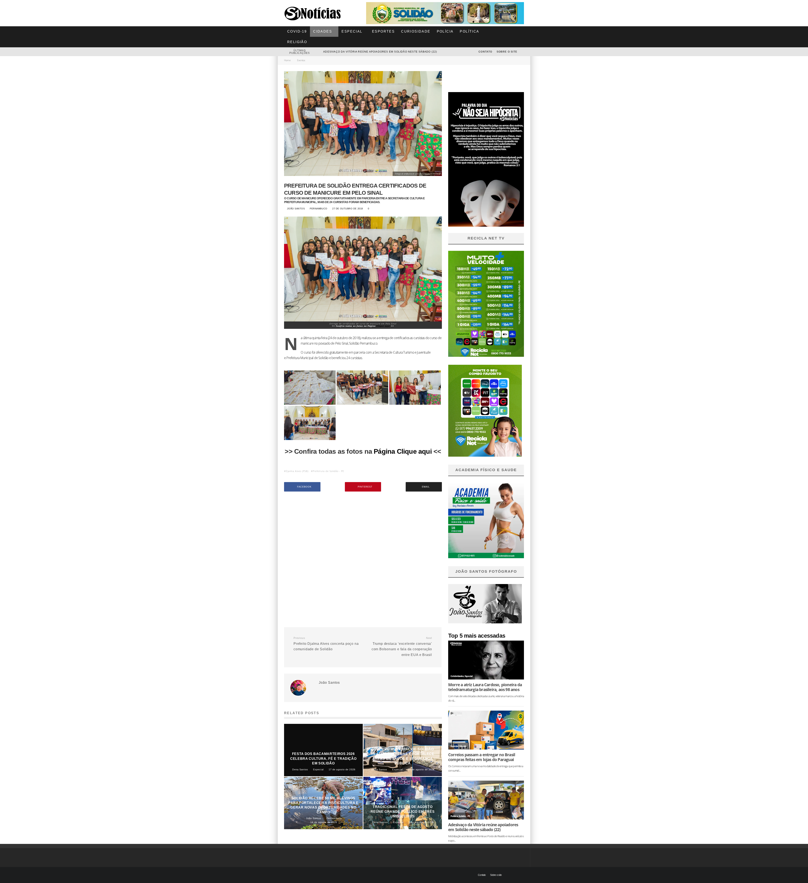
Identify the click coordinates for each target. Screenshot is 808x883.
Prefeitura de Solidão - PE (328, 471)
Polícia (445, 31)
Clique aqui (383, 325)
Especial (352, 31)
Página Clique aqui (403, 451)
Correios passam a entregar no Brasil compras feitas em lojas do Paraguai (481, 757)
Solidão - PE (464, 816)
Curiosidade (415, 31)
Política (469, 31)
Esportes (383, 31)
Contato (485, 51)
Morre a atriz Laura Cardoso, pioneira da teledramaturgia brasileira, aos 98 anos (392, 51)
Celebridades (457, 676)
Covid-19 (297, 31)
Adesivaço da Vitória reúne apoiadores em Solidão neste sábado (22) (483, 827)
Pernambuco (319, 208)
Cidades (322, 31)
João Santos (295, 208)
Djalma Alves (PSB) (297, 471)
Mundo (462, 746)
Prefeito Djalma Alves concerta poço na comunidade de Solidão (326, 644)
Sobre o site (507, 51)
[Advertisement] (363, 530)
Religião (297, 42)
